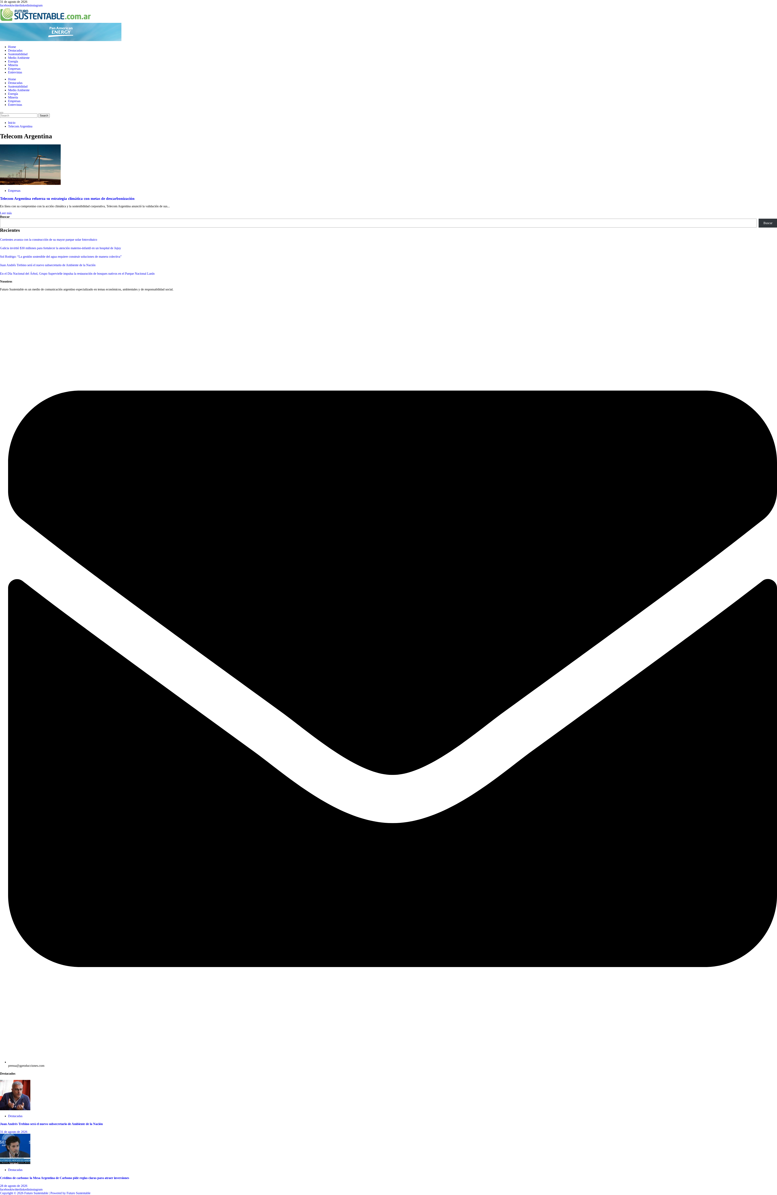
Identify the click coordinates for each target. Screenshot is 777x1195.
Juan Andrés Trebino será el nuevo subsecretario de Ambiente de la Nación (48, 265)
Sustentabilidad (18, 54)
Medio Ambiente (19, 57)
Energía (13, 61)
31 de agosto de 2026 (13, 1132)
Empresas (14, 68)
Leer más (6, 213)
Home (12, 47)
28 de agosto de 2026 (13, 1186)
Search (45, 115)
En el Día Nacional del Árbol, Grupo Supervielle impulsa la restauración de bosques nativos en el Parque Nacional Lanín (77, 273)
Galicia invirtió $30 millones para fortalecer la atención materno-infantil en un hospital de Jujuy (60, 248)
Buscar (5, 216)
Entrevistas (15, 72)
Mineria (13, 65)
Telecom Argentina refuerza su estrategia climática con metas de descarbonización (67, 198)
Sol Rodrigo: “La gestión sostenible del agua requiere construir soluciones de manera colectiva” (61, 256)
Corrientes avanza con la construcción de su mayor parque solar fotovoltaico (48, 239)
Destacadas (15, 50)
